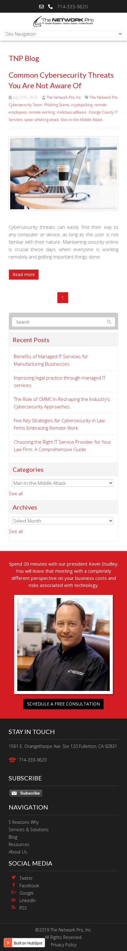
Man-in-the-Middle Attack (81, 119)
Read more (24, 274)
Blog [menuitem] (13, 837)
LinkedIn (27, 900)
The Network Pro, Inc (63, 97)
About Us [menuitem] (18, 852)
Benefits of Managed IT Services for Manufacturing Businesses (51, 360)
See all (16, 493)
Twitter (26, 878)
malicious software (72, 112)
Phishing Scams (56, 104)
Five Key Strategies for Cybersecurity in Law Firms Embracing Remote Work (59, 424)
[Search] (109, 322)
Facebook (29, 885)
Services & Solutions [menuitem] (29, 829)
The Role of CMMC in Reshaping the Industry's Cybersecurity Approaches (62, 403)
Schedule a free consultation (63, 704)
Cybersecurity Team (25, 104)
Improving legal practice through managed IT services (59, 381)
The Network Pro (103, 97)
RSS (23, 908)
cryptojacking (81, 104)
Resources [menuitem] (19, 844)
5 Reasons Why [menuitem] (24, 822)
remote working (42, 112)
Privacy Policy (63, 945)
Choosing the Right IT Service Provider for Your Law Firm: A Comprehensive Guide (62, 445)
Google (26, 893)
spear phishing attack (41, 119)
